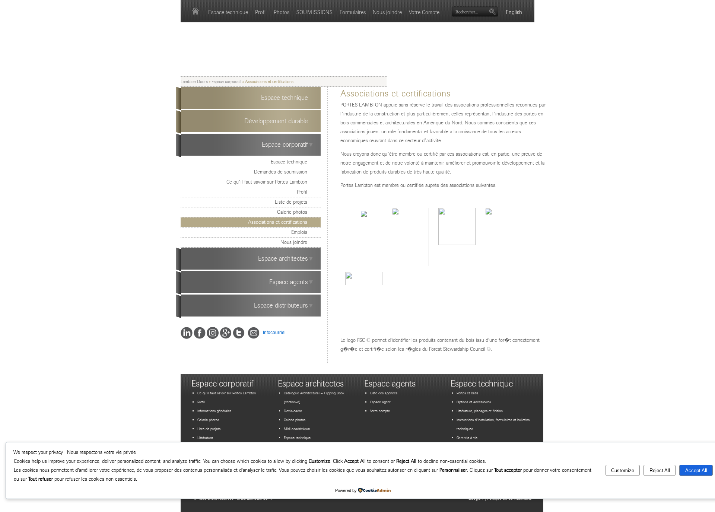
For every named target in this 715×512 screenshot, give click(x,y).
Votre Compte (424, 12)
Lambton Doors (194, 81)
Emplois (299, 232)
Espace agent (380, 402)
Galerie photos (292, 212)
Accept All (696, 470)
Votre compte (380, 411)
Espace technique (228, 12)
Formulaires (353, 12)
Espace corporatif (226, 81)
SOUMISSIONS (314, 12)
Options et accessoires (474, 402)
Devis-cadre (293, 411)
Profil (261, 12)
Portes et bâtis (467, 393)
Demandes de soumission (280, 172)
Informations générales (214, 411)
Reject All (659, 470)
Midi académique (297, 429)
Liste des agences (383, 393)
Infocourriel (273, 332)
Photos (281, 12)
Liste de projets (291, 202)
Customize (622, 470)
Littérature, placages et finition (480, 411)
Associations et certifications (277, 222)
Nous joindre (387, 12)
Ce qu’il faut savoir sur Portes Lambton (266, 182)
